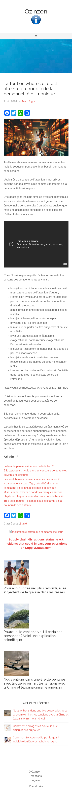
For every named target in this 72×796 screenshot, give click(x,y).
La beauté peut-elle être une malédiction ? (29, 466)
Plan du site (36, 786)
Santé (23, 523)
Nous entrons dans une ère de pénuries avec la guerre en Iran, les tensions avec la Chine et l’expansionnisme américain (35, 683)
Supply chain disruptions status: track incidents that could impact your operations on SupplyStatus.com (36, 543)
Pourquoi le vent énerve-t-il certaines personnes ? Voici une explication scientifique (33, 636)
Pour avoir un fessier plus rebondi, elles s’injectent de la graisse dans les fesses (35, 590)
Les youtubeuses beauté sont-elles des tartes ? (31, 479)
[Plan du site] (36, 24)
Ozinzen (36, 11)
